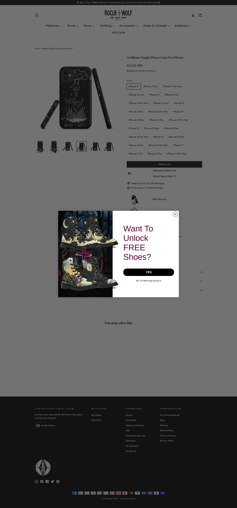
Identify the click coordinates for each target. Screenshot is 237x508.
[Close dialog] (175, 214)
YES (149, 272)
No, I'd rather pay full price (148, 281)
